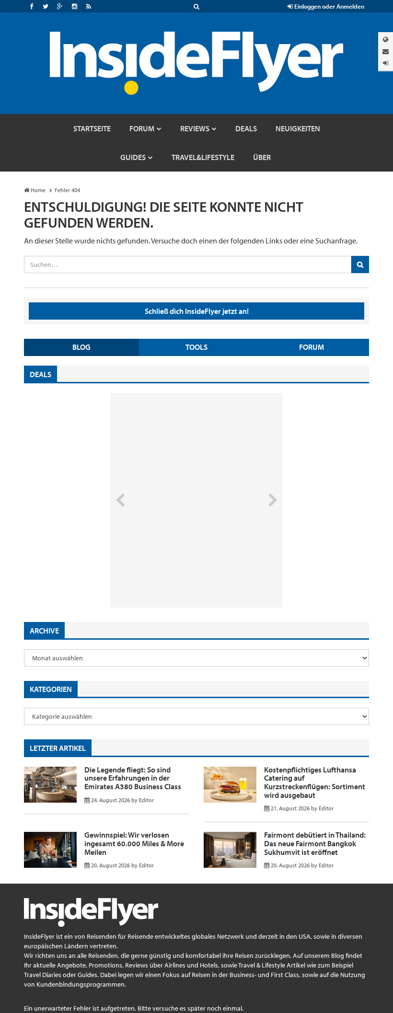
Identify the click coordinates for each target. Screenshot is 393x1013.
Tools (196, 347)
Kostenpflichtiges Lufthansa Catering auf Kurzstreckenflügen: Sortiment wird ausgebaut (314, 782)
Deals (40, 374)
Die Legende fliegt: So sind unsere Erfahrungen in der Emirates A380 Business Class (132, 778)
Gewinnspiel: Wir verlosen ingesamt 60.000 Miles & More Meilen (134, 843)
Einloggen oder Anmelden (328, 6)
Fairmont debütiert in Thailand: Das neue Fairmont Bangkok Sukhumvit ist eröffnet (315, 843)
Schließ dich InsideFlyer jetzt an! (197, 311)
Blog (81, 347)
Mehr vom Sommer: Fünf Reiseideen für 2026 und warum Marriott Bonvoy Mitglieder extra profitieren (180, 567)
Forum (311, 347)
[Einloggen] (385, 63)
